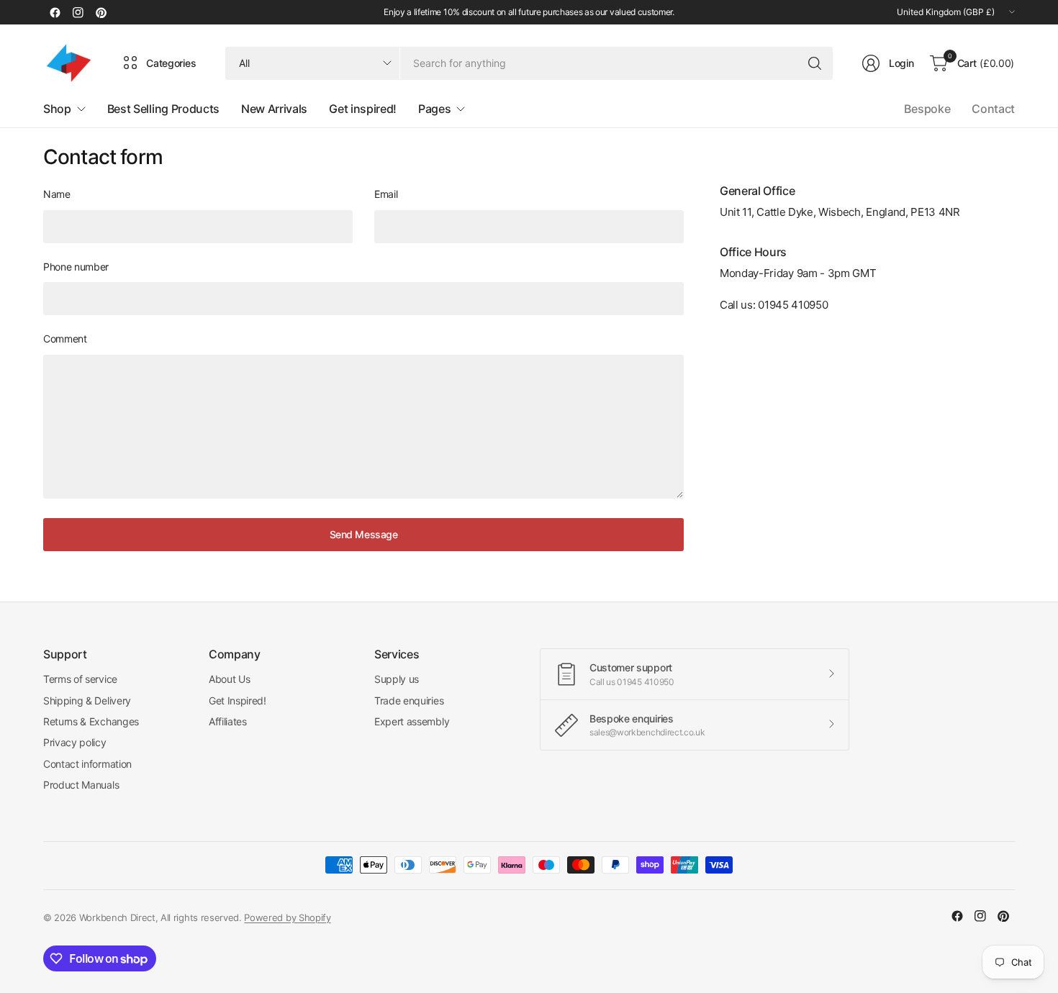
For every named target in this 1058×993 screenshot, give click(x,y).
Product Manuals (81, 785)
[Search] (815, 63)
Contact (993, 108)
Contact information (87, 764)
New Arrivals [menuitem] (274, 108)
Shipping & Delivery (87, 700)
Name (57, 194)
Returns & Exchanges (91, 721)
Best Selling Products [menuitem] (163, 108)
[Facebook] (54, 12)
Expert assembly (411, 721)
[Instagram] (77, 12)
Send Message (364, 534)
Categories (171, 63)
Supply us (396, 679)
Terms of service (80, 679)
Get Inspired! (237, 700)
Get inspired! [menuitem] (363, 108)
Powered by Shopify (287, 917)
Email (385, 194)
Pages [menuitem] (434, 108)
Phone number (76, 266)
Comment (65, 338)
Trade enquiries (408, 700)
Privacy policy (75, 742)
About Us (229, 679)
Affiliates (228, 721)
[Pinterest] (100, 12)
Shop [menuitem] (57, 108)
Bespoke (927, 108)
